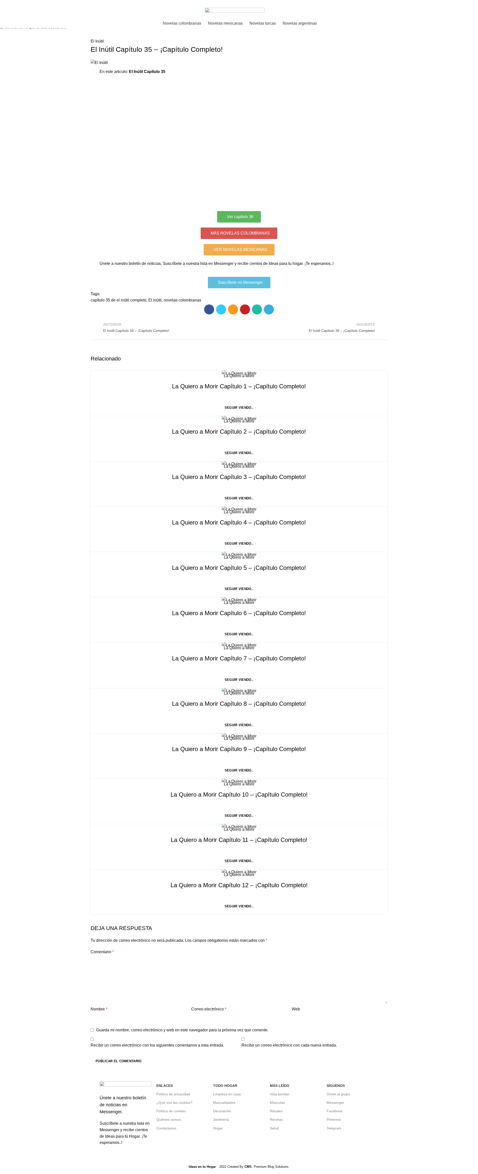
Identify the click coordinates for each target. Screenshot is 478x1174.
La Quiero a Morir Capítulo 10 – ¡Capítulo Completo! (239, 794)
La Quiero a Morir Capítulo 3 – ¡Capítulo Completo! (239, 476)
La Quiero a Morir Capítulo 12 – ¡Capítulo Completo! (239, 885)
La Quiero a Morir (239, 376)
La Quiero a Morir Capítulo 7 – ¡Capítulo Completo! (239, 658)
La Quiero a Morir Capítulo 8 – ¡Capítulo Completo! (239, 703)
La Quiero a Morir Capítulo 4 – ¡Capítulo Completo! (239, 522)
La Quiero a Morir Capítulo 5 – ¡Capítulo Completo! (239, 567)
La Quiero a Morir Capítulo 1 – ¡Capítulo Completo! (239, 386)
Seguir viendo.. (239, 407)
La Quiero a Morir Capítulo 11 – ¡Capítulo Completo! (239, 839)
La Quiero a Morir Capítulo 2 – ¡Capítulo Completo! (239, 431)
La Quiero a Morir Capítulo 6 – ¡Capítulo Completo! (239, 613)
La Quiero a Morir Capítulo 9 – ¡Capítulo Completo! (239, 749)
